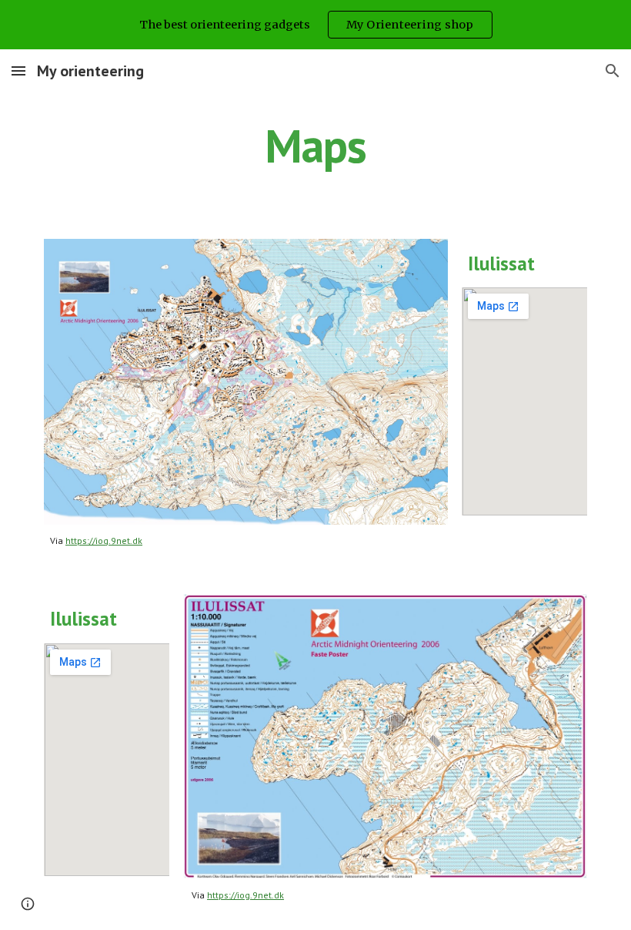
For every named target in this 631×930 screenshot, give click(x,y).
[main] (316, 145)
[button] (18, 70)
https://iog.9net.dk (103, 540)
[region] (315, 24)
